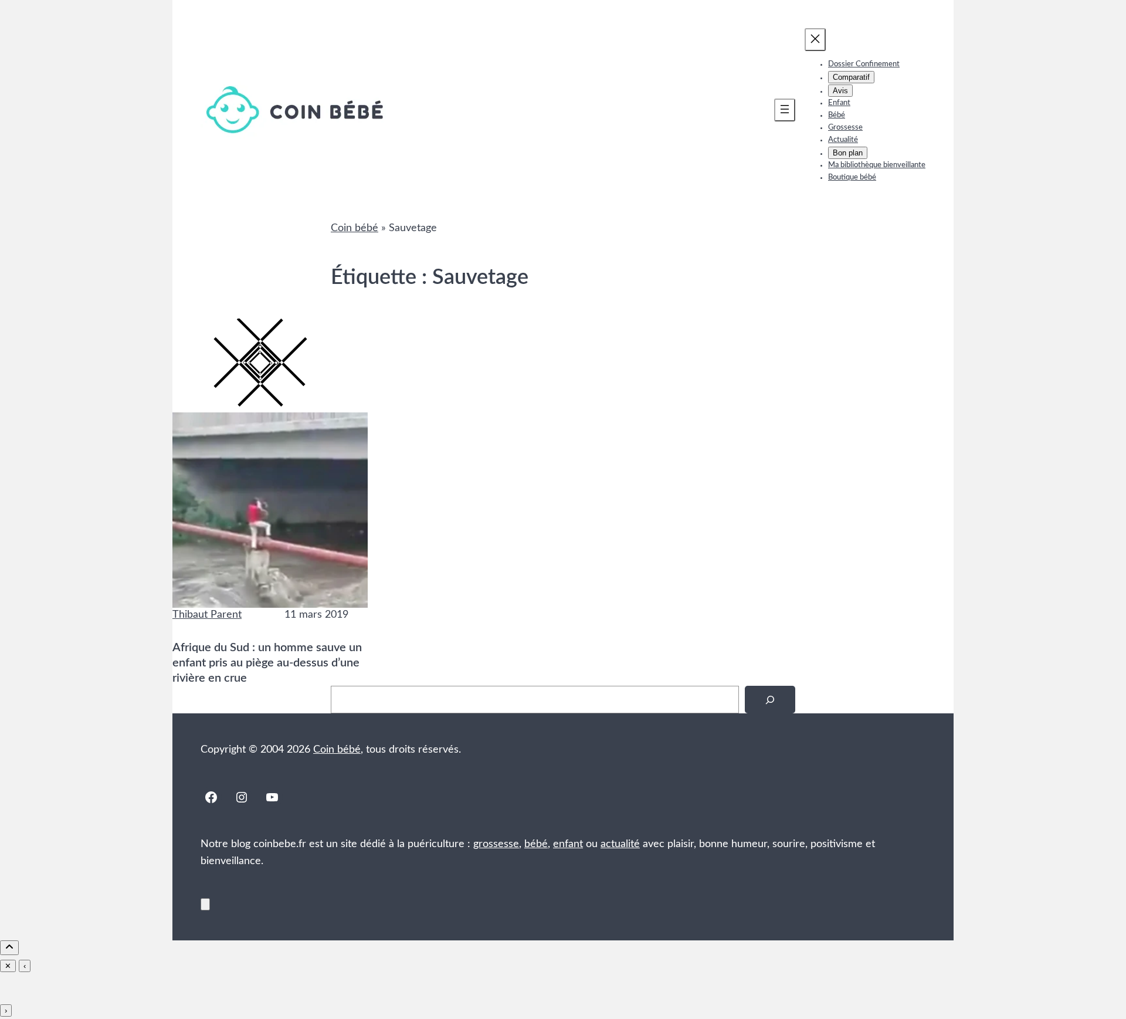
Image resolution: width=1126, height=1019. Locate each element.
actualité (620, 844)
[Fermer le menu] (815, 39)
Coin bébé (354, 228)
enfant (568, 844)
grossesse (496, 844)
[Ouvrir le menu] (784, 110)
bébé (536, 844)
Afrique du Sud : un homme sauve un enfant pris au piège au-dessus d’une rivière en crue (267, 663)
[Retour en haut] (205, 904)
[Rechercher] (770, 699)
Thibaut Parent (207, 615)
